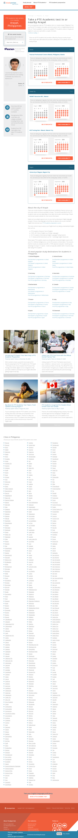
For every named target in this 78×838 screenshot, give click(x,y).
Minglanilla (31, 704)
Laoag (30, 534)
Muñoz (31, 716)
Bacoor (7, 493)
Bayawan (7, 551)
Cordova (7, 718)
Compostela (8, 706)
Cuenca (7, 723)
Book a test (29, 7)
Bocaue (7, 576)
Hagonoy (31, 452)
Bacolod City (8, 491)
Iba (29, 461)
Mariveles (31, 679)
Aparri (6, 473)
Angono (7, 466)
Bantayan (7, 530)
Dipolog (7, 750)
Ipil (29, 477)
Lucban (31, 576)
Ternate (54, 745)
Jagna (30, 493)
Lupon (30, 583)
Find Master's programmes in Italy (61, 304)
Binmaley (7, 569)
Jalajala (30, 495)
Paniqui (54, 454)
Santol (54, 642)
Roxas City (55, 541)
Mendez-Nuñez (33, 693)
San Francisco (56, 567)
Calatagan (8, 651)
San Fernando (56, 560)
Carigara (7, 684)
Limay (30, 557)
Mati (30, 688)
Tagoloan (54, 697)
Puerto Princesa (56, 505)
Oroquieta (31, 764)
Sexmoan (54, 649)
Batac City (8, 534)
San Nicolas (55, 603)
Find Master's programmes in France (38, 304)
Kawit (30, 512)
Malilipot (31, 617)
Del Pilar (7, 741)
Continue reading (32, 33)
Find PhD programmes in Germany (37, 280)
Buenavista (8, 594)
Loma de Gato (33, 567)
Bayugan (7, 557)
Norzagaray (32, 748)
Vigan (53, 773)
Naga (30, 727)
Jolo (30, 500)
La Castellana (32, 521)
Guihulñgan (8, 784)
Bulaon (7, 606)
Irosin (30, 482)
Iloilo (30, 470)
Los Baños (32, 571)
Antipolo (7, 468)
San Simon (55, 612)
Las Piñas (31, 541)
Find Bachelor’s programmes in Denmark (63, 314)
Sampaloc (55, 553)
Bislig (6, 573)
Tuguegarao (55, 757)
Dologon (7, 752)
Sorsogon (55, 665)
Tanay (54, 723)
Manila (31, 49)
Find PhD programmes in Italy (60, 306)
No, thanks (66, 834)
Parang (54, 466)
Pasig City (54, 470)
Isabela (31, 484)
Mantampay (32, 665)
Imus (30, 473)
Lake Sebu (31, 532)
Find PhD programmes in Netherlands (38, 295)
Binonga (7, 571)
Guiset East (32, 445)
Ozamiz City (32, 766)
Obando (31, 752)
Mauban (31, 690)
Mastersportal (31, 825)
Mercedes (31, 695)
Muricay (31, 720)
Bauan (7, 541)
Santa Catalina (56, 622)
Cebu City (7, 700)
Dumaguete (8, 759)
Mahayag (31, 603)
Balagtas (7, 509)
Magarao (31, 596)
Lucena (31, 578)
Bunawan (7, 610)
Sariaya (54, 647)
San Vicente (55, 615)
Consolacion (8, 716)
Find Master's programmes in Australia (62, 278)
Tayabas (54, 736)
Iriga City (31, 479)
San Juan (54, 580)
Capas (7, 677)
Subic (53, 670)
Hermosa (31, 454)
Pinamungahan (56, 489)
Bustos (7, 615)
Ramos (54, 525)
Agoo (6, 447)
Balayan (7, 516)
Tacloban (54, 686)
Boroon (7, 587)
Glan (6, 778)
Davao (7, 739)
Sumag (54, 672)
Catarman (7, 693)
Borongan (8, 585)
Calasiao (7, 649)
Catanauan (8, 690)
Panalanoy (55, 443)
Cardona (7, 681)
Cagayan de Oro (9, 635)
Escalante (7, 762)
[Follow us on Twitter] (54, 830)
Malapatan (32, 612)
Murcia (31, 718)
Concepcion (8, 711)
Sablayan (54, 544)
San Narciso (55, 601)
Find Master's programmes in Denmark (62, 315)
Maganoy (31, 594)
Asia (6, 479)
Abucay (7, 443)
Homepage (31, 15)
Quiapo (54, 521)
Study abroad (27, 2)
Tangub (54, 727)
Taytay (54, 739)
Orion (30, 759)
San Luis (54, 585)
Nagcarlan (31, 732)
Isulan (30, 486)
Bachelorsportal (32, 824)
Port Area (55, 502)
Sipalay (54, 656)
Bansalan (7, 528)
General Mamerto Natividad (12, 766)
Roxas (54, 537)
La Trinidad (32, 525)
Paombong (55, 459)
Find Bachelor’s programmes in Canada (63, 287)
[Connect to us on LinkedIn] (59, 825)
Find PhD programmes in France (36, 306)
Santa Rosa (55, 635)
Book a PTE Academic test (38, 796)
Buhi (6, 599)
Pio (53, 491)
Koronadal (31, 516)
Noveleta (31, 750)
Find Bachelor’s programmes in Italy (62, 302)
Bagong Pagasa (9, 500)
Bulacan (7, 601)
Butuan (7, 617)
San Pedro (55, 610)
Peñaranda (55, 477)
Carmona (7, 686)
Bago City (7, 498)
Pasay (54, 468)
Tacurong (55, 688)
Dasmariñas (8, 736)
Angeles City (8, 463)
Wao (53, 778)
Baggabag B (8, 495)
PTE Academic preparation (57, 2)
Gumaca (31, 447)
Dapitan (7, 734)
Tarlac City (55, 734)
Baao (6, 486)
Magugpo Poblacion (34, 601)
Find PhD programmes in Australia (61, 280)
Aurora (7, 484)
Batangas (7, 537)
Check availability (64, 82)
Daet (6, 725)
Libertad (31, 548)
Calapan (7, 647)
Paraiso (54, 463)
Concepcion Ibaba (10, 713)
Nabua (30, 723)
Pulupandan (55, 512)
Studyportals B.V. (31, 808)
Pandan (54, 447)
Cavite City (8, 697)
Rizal (53, 530)
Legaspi (31, 546)
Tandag (54, 725)
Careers (6, 827)
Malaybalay (32, 615)
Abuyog (7, 445)
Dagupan (7, 727)
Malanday (31, 610)
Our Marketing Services (10, 825)
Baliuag (7, 518)
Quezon (54, 514)
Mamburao (32, 635)
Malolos (31, 624)
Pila (53, 479)
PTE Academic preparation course (52, 223)
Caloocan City (8, 661)
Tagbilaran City (56, 695)
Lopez (30, 569)
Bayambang (8, 548)
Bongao (7, 583)
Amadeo (7, 459)
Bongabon (8, 580)
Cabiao (7, 628)
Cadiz (6, 633)
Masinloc (31, 686)
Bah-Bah (7, 505)
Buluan (7, 608)
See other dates (47, 82)
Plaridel (54, 493)
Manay (30, 642)
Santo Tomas (56, 640)
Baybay (7, 553)
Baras (6, 532)
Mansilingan (32, 663)
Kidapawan (32, 514)
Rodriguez (55, 532)
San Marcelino (56, 587)
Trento (54, 755)
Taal (53, 679)
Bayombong (8, 555)
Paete (30, 771)
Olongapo (31, 755)
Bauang (7, 544)
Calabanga (8, 640)
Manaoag (31, 638)
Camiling (7, 667)
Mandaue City (32, 647)
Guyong (31, 450)
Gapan (7, 764)
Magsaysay (32, 599)
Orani (30, 757)
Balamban (8, 512)
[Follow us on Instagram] (59, 830)
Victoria (54, 768)
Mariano (31, 674)
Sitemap (72, 808)
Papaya (54, 461)
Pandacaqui (55, 445)
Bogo (6, 578)
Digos (6, 745)
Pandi (53, 450)
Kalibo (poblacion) (33, 509)
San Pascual (55, 608)
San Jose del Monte (57, 578)
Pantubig (54, 456)
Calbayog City (8, 658)
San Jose (54, 573)
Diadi (6, 743)
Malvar (30, 631)
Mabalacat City (33, 589)
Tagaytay (54, 693)
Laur (30, 544)
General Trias (8, 773)
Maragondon (32, 667)
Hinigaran (31, 459)
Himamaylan (32, 456)
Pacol (30, 768)
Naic (30, 734)
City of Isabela (9, 702)
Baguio (31, 167)
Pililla (53, 484)
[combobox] (14, 42)
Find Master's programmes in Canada (62, 289)
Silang (53, 654)
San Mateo (55, 592)
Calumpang (8, 663)
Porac (54, 500)
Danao (7, 729)
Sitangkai (54, 658)
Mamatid (31, 633)
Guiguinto (7, 782)
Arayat (46, 15)
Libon (30, 551)
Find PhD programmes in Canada (61, 291)
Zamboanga (55, 780)
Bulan (6, 603)
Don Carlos (8, 757)
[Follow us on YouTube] (64, 825)
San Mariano (55, 589)
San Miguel (55, 596)
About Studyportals (9, 824)
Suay (53, 667)
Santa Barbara (56, 619)
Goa (6, 780)
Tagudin (54, 700)
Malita (30, 622)
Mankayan (31, 656)
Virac (53, 775)
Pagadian (31, 773)
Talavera (54, 706)
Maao (30, 585)
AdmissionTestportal (33, 831)
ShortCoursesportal (33, 829)
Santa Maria (55, 631)
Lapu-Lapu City (33, 539)
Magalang (31, 592)
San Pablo (55, 606)
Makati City (32, 91)
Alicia (6, 456)
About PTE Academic (39, 2)
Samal (54, 548)
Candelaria (8, 672)
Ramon (54, 523)
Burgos (7, 612)
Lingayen (31, 560)
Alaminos (7, 452)
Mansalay (31, 661)
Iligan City (31, 468)
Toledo (54, 752)
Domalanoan (8, 755)
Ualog (53, 762)
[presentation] (6, 65)
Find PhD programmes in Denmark (61, 317)
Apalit (6, 470)
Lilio (30, 553)
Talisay (54, 709)
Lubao (30, 573)
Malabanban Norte (34, 608)
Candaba (7, 670)
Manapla (31, 640)
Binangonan (8, 567)
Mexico (31, 697)
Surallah (54, 674)
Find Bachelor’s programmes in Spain (38, 314)
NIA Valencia (32, 745)
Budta (6, 592)
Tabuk (54, 684)
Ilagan (30, 463)
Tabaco (54, 681)
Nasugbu (31, 739)
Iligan (30, 466)
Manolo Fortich (33, 658)
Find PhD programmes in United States (62, 267)
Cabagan (7, 622)
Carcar (7, 679)
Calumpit (7, 665)
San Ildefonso (56, 571)
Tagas (54, 690)
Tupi (53, 759)
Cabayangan (8, 626)
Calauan (7, 656)
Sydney (20, 85)
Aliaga (6, 454)
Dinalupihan (8, 748)
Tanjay (54, 729)
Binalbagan (8, 562)
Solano (54, 663)
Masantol (31, 681)
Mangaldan (32, 649)
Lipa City (31, 562)
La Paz (30, 523)
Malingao (31, 619)
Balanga (7, 514)
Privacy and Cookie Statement (58, 808)
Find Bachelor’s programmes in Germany (39, 276)
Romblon (54, 534)
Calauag (7, 654)
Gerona (7, 775)
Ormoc (30, 762)
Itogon (30, 489)
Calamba (7, 645)
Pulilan (54, 507)
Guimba (31, 443)
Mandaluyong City (33, 645)
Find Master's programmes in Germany (38, 278)
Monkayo (31, 709)
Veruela (54, 766)
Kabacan (31, 505)
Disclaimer (48, 808)
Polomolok (55, 498)
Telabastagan (56, 741)
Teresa (54, 743)
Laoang (31, 537)
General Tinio (8, 771)
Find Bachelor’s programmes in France (38, 302)
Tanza (54, 732)
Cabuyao (7, 631)
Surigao (54, 677)
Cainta (7, 638)
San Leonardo (56, 583)
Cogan (7, 704)
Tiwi (53, 750)
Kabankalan (32, 507)
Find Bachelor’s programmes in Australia (63, 276)
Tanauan (54, 718)
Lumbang (31, 580)
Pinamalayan (55, 486)
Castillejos (8, 688)
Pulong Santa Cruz (57, 509)
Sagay (54, 546)
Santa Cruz (55, 624)
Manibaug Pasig (33, 651)
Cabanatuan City (9, 624)
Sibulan (54, 651)
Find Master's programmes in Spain (37, 315)
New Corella (32, 743)
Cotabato (7, 720)
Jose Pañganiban (33, 502)
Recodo (54, 528)
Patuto (54, 475)
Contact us (6, 829)
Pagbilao (31, 778)
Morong (31, 711)
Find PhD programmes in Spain (36, 317)
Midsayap (31, 702)
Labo (30, 528)
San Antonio (55, 555)
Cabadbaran (8, 619)
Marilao (31, 677)
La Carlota (31, 518)
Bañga (7, 525)
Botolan (7, 589)
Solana (54, 661)
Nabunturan (32, 725)
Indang (30, 475)
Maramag (31, 670)
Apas (6, 475)
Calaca (7, 642)
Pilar (53, 482)
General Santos (9, 768)
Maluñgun (31, 626)
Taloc (53, 716)
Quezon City (55, 518)
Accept (59, 833)
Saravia (54, 645)
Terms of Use (67, 808)
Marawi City (32, 672)
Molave (31, 706)
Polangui (54, 495)
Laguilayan (31, 530)
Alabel (6, 450)
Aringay (7, 477)
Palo (30, 782)
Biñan (6, 564)
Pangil (54, 452)
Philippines (39, 15)
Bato (6, 539)
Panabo (31, 784)
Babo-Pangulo (9, 489)
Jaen (30, 491)
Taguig (54, 702)
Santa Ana (55, 617)
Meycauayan (32, 700)
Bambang (7, 521)
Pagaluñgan (32, 775)
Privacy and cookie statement (19, 834)
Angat (6, 461)
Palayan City (32, 780)
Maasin (31, 587)
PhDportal (30, 827)
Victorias (54, 771)
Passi (53, 473)
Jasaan (30, 498)
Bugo (6, 596)
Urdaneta (54, 764)
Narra (30, 736)
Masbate (31, 684)
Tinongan (54, 748)
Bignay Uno (8, 560)
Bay (6, 546)
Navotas (31, 741)
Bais (6, 507)
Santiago (54, 638)
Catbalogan (8, 695)
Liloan (30, 555)
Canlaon (7, 674)
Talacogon (55, 704)
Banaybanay (8, 523)
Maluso (31, 628)
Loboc (30, 564)
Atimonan (7, 482)
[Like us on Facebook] (54, 825)
